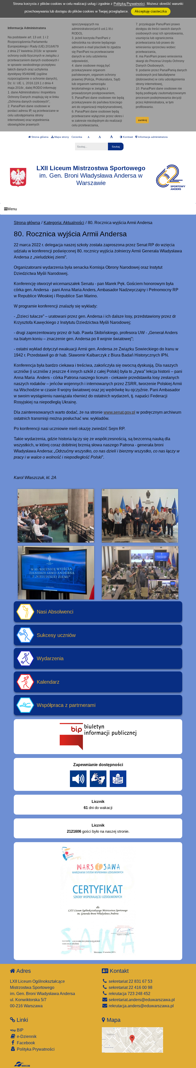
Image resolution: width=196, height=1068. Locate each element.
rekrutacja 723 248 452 (129, 993)
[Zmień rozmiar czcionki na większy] (99, 137)
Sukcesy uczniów (56, 635)
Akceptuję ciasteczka (151, 11)
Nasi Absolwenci (55, 612)
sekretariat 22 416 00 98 (130, 987)
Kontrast (127, 137)
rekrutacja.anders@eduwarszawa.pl (141, 1006)
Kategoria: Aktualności (64, 222)
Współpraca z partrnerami (66, 705)
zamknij (142, 120)
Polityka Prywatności (35, 1049)
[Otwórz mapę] (132, 1039)
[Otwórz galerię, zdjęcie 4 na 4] (140, 572)
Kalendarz (48, 682)
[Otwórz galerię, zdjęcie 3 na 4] (56, 572)
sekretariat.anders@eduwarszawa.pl (141, 1000)
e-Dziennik (26, 1036)
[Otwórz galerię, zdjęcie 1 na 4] (56, 516)
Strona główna (39, 137)
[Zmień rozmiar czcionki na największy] (111, 137)
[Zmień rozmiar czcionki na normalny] (88, 137)
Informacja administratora (152, 137)
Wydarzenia (50, 658)
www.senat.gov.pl (119, 412)
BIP (19, 1030)
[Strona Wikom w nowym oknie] (22, 1064)
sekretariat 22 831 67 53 (130, 981)
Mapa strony (61, 137)
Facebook (25, 1043)
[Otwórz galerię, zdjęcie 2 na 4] (140, 516)
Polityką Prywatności (129, 4)
